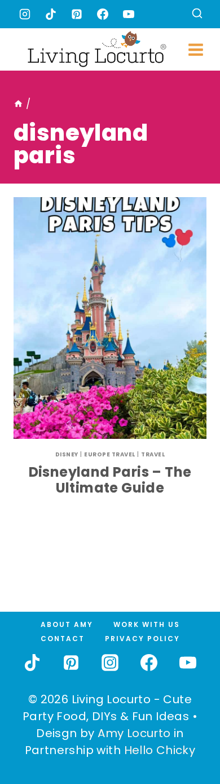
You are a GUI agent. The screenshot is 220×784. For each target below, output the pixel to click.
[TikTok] (50, 14)
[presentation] (110, 318)
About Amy (67, 624)
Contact (63, 638)
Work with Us (146, 624)
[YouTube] (128, 14)
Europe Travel (109, 454)
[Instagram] (25, 14)
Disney (66, 454)
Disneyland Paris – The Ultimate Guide (110, 480)
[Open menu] (196, 49)
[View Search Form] (197, 14)
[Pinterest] (76, 14)
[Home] (18, 104)
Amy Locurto (134, 733)
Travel (153, 454)
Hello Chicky (160, 750)
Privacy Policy (142, 638)
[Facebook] (102, 14)
